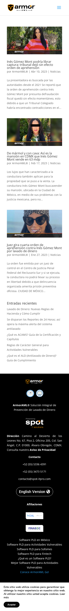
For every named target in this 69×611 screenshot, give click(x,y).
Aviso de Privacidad (43, 450)
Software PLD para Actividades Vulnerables (34, 544)
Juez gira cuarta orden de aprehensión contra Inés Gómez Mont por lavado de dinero (34, 248)
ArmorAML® (20, 71)
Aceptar (11, 604)
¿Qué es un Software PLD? (34, 558)
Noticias (55, 71)
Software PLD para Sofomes (34, 549)
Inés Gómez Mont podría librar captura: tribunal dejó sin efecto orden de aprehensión (30, 64)
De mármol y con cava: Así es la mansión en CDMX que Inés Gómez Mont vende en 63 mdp (32, 156)
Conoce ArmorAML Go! (34, 572)
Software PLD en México (34, 540)
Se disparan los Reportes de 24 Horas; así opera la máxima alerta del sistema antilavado (33, 324)
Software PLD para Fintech (34, 554)
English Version (32, 491)
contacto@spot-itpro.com (34, 479)
